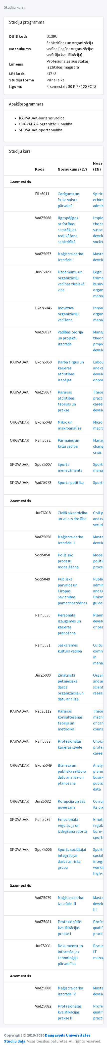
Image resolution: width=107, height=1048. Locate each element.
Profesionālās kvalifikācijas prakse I (70, 927)
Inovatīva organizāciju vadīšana (68, 313)
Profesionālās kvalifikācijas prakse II (70, 1012)
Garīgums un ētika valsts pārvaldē (68, 199)
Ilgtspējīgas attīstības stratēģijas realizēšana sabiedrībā (68, 229)
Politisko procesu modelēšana (68, 560)
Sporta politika (71, 482)
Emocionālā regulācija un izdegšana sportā (72, 825)
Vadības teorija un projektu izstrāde (70, 337)
